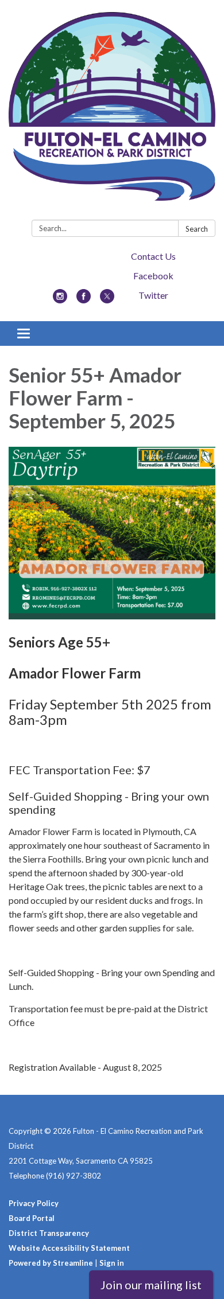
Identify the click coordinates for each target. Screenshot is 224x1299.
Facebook (153, 275)
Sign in (111, 1262)
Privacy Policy (34, 1203)
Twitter (153, 295)
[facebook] (83, 299)
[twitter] (107, 299)
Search (197, 228)
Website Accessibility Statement (69, 1248)
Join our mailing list (151, 1285)
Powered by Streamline (51, 1262)
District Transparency (49, 1233)
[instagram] (60, 299)
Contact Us (153, 256)
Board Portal (32, 1218)
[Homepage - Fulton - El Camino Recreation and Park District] (112, 112)
